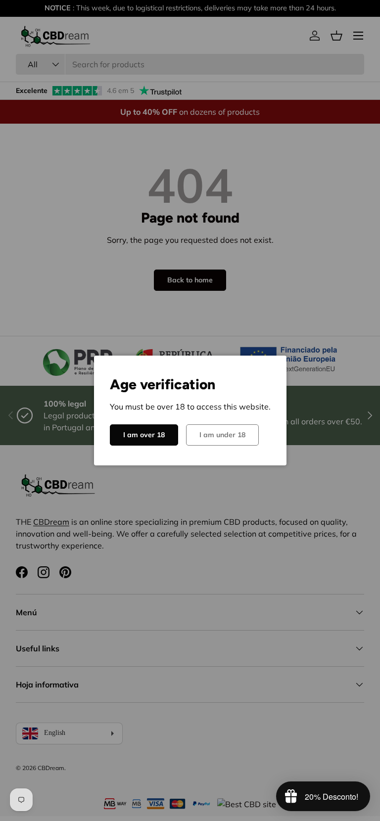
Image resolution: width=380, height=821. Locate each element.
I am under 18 (222, 434)
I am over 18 (144, 434)
